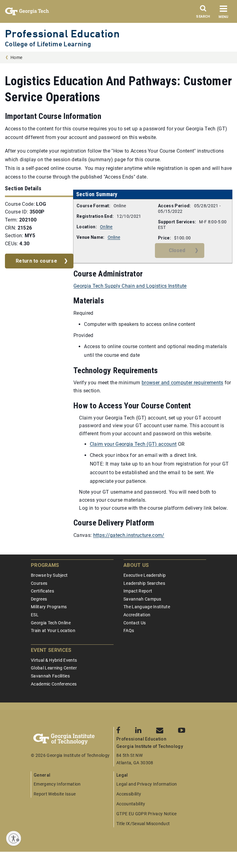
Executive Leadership (144, 575)
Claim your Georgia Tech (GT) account (133, 444)
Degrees (39, 599)
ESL (35, 614)
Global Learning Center (54, 667)
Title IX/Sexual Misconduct (143, 823)
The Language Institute (146, 606)
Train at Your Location (53, 630)
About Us (136, 565)
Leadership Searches (144, 583)
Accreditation (136, 614)
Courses (39, 583)
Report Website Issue (55, 793)
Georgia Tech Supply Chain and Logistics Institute (130, 286)
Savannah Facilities (50, 675)
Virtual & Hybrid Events (54, 660)
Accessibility (128, 793)
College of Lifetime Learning (48, 44)
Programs (45, 565)
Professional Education (62, 33)
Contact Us (134, 622)
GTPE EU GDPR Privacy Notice (146, 813)
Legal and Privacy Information (146, 784)
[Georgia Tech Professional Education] (72, 739)
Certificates (42, 590)
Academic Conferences (54, 683)
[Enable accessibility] (13, 838)
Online (106, 226)
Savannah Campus (142, 599)
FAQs (128, 630)
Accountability (130, 803)
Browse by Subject (49, 575)
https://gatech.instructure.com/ (128, 535)
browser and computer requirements (182, 383)
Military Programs (49, 606)
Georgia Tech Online (51, 622)
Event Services (51, 650)
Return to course (36, 261)
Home (16, 57)
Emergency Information (57, 784)
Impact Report (137, 590)
